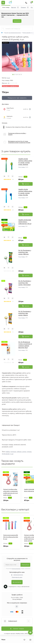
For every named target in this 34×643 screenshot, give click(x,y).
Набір (8, 451)
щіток (24, 451)
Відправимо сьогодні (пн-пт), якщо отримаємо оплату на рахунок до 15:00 (19, 142)
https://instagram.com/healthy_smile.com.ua (16, 606)
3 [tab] (16, 74)
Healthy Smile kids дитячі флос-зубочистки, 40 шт (24, 221)
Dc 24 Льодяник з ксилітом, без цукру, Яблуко (24, 252)
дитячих (13, 451)
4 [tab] (17, 74)
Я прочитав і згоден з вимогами (18, 568)
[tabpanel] (17, 57)
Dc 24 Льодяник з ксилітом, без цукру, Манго (24, 313)
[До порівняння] (30, 640)
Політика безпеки (16, 568)
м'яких (29, 451)
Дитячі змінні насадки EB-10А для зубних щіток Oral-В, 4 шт (10, 537)
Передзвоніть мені (17, 577)
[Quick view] (4, 176)
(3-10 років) (6, 454)
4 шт (11, 454)
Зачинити (17, 21)
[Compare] (12, 176)
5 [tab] (19, 74)
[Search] (3, 28)
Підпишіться (25, 564)
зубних (19, 451)
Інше (8, 78)
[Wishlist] (8, 176)
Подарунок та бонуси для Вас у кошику (17, 134)
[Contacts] (26, 2)
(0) (9, 83)
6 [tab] (21, 74)
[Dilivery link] (30, 109)
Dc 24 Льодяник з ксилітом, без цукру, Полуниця (24, 283)
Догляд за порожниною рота (12, 32)
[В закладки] (24, 640)
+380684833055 (18, 575)
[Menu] (3, 2)
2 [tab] (14, 74)
